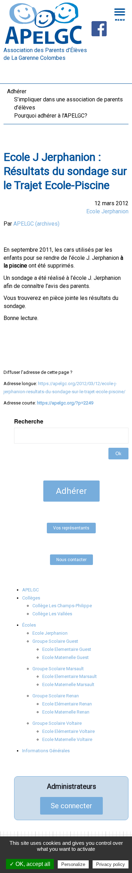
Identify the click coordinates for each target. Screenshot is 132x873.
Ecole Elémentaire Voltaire (68, 731)
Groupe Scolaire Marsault (58, 668)
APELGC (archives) (36, 223)
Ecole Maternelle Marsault (68, 684)
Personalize (73, 864)
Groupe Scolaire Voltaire (57, 723)
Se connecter (71, 806)
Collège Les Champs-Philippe (62, 605)
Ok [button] (118, 453)
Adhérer (16, 91)
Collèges (31, 598)
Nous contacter (71, 559)
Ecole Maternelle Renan (65, 712)
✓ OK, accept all (30, 864)
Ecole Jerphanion (107, 211)
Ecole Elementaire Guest (66, 649)
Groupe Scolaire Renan (55, 695)
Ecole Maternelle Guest (65, 657)
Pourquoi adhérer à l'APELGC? (50, 115)
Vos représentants (71, 528)
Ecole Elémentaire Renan (67, 703)
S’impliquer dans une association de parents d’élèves (68, 103)
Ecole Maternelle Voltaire (67, 739)
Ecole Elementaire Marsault (69, 676)
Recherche (28, 421)
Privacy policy (110, 864)
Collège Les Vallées (52, 613)
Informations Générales (46, 750)
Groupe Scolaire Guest (55, 641)
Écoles (29, 625)
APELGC (30, 589)
